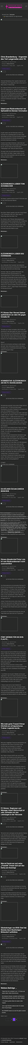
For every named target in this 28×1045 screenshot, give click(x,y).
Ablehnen (11, 529)
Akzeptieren (4, 529)
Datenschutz (11, 532)
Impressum (17, 532)
